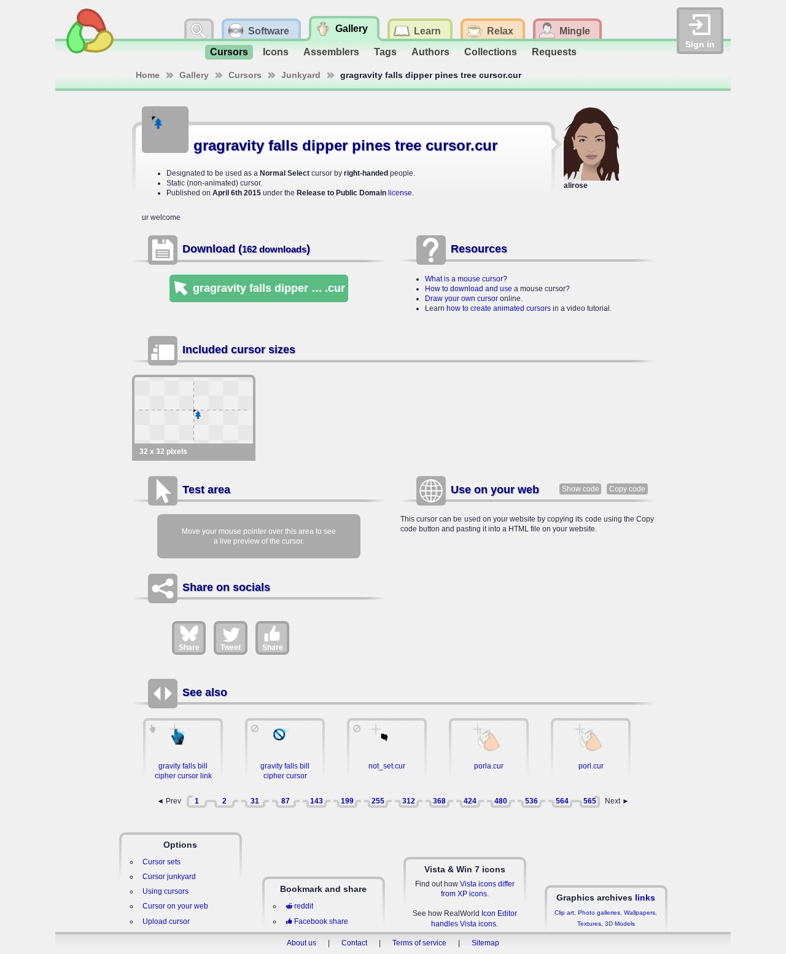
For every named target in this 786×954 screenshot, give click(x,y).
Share (189, 647)
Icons (276, 52)
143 (316, 801)
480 (500, 801)
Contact (354, 943)
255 (378, 801)
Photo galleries (599, 912)
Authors (430, 52)
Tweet (230, 647)
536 (531, 801)
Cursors (229, 52)
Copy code (627, 489)
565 (589, 801)
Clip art (564, 912)
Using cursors (165, 891)
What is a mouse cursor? (466, 279)
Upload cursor (166, 921)
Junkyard (301, 75)
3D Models (620, 923)
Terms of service (419, 943)
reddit (303, 906)
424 (470, 801)
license (400, 193)
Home (148, 75)
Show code (580, 489)
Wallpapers (639, 912)
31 (255, 801)
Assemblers (331, 52)
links (645, 897)
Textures (589, 923)
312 (408, 801)
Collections (490, 52)
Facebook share (321, 921)
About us (301, 943)
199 (347, 801)
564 (562, 801)
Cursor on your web (175, 906)
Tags (385, 52)
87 (285, 801)
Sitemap (485, 943)
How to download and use (468, 288)
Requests (554, 52)
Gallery (194, 75)
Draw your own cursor (461, 298)
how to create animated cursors (498, 308)
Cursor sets (161, 862)
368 (439, 801)
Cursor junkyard (169, 876)
